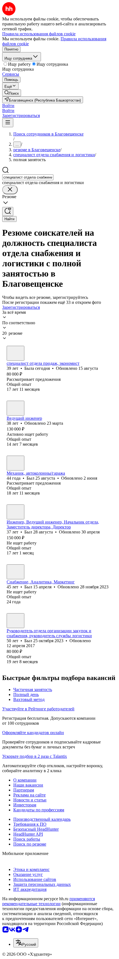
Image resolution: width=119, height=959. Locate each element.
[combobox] (27, 177)
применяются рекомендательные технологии (48, 901)
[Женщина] (15, 353)
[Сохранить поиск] (7, 211)
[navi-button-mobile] (7, 122)
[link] (11, 92)
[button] (8, 105)
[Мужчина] (15, 408)
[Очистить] (10, 189)
